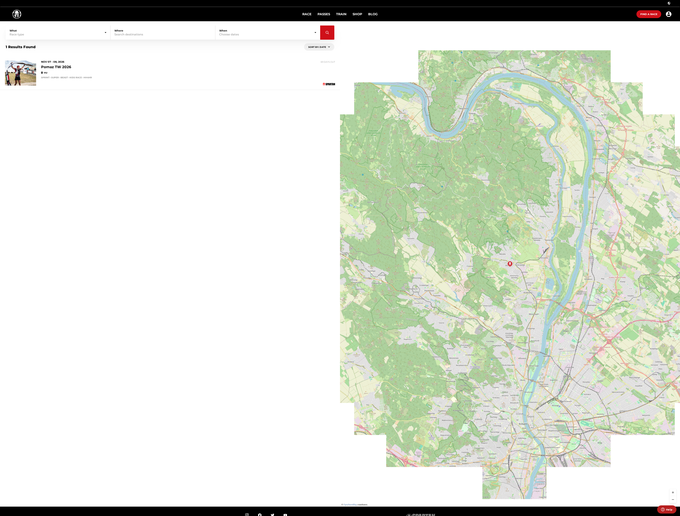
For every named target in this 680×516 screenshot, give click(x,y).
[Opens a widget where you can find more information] (666, 509)
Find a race (648, 14)
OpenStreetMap (350, 504)
